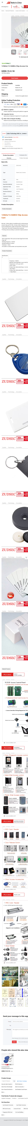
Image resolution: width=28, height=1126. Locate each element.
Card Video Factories (21, 1105)
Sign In (3, 148)
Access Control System (20, 10)
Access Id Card (17, 1108)
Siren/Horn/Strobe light (6, 1086)
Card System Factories (8, 1105)
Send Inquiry (14, 78)
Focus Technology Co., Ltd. (18, 1120)
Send (14, 1042)
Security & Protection (10, 10)
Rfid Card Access (7, 1108)
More (2, 1115)
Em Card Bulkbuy (19, 1112)
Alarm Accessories (19, 1086)
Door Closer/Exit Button (6, 1089)
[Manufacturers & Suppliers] (14, 2)
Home (2, 10)
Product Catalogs (22, 1081)
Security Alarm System (6, 1084)
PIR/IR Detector (18, 1084)
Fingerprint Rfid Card (7, 1112)
